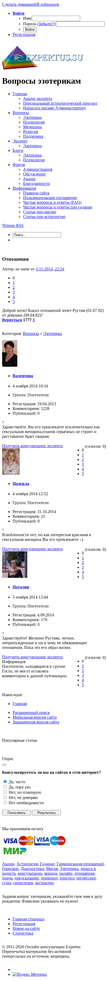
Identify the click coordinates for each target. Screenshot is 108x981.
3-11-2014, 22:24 (50, 269)
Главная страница (28, 919)
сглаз (6, 883)
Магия (52, 868)
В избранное (48, 4)
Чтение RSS (13, 225)
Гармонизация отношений (80, 864)
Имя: (27, 18)
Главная (20, 703)
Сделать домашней (19, 4)
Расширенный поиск (31, 712)
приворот (49, 878)
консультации (30, 873)
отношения (84, 873)
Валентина (23, 376)
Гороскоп (10, 868)
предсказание (27, 878)
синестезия (23, 883)
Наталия (21, 587)
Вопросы (31, 333)
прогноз (67, 878)
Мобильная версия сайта (35, 717)
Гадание (47, 864)
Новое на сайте (26, 928)
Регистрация (24, 34)
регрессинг (86, 878)
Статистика (23, 933)
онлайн (65, 873)
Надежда (21, 483)
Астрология (27, 864)
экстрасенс (44, 883)
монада (50, 873)
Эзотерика (52, 333)
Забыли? (46, 24)
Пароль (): (39, 24)
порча (7, 878)
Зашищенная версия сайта (36, 722)
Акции (8, 864)
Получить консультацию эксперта (32, 446)
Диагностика (32, 868)
